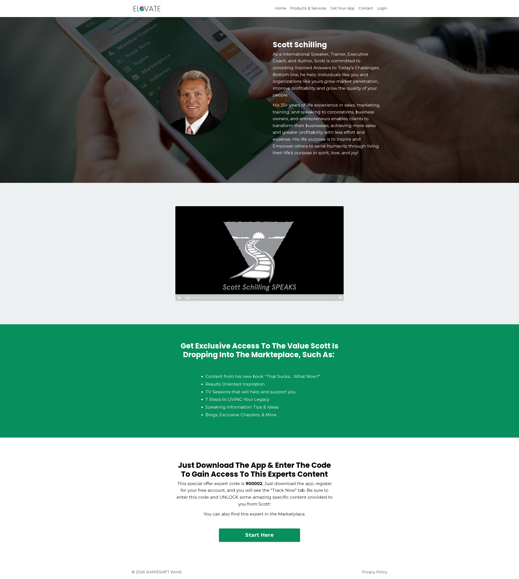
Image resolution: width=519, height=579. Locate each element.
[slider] (264, 297)
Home (280, 8)
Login (382, 8)
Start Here (259, 535)
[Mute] (340, 297)
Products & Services (308, 8)
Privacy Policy (374, 572)
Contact (366, 8)
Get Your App (342, 8)
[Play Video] (179, 297)
